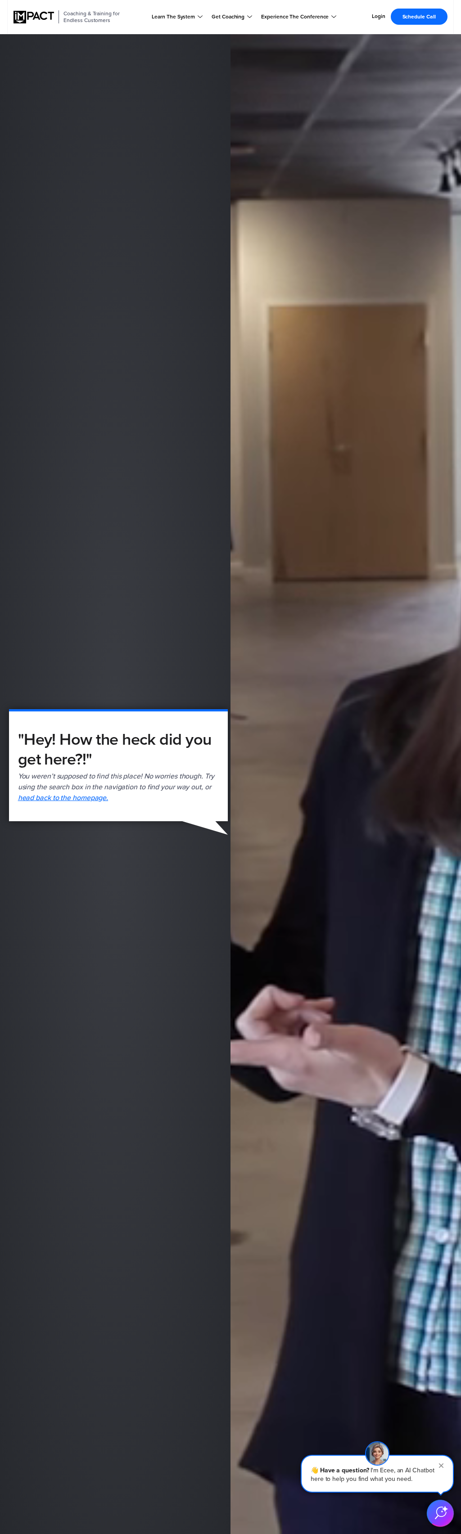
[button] (377, 1474)
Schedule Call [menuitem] (419, 17)
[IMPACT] (34, 17)
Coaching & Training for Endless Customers (91, 16)
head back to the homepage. (63, 797)
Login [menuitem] (378, 16)
